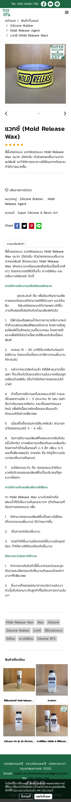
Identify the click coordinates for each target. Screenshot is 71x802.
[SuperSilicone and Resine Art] (43, 3)
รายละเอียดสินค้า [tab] (15, 244)
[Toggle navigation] (66, 12)
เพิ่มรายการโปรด (20, 190)
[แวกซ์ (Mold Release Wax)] (35, 74)
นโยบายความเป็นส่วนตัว (24, 790)
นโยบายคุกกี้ (47, 790)
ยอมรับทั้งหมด (43, 796)
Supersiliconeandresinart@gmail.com (40, 773)
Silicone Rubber (32, 198)
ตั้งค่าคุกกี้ (26, 796)
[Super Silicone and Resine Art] (50, 3)
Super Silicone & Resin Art (38, 212)
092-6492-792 (27, 3)
